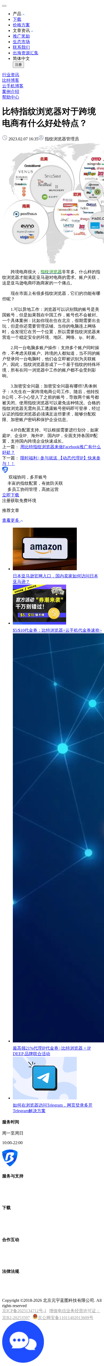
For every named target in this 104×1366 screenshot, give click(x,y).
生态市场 (21, 41)
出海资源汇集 (25, 53)
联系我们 (21, 47)
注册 (18, 65)
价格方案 (21, 25)
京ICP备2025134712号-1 (24, 1310)
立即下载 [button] (10, 495)
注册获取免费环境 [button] (19, 500)
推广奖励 (21, 36)
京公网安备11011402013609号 (65, 1317)
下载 (17, 19)
